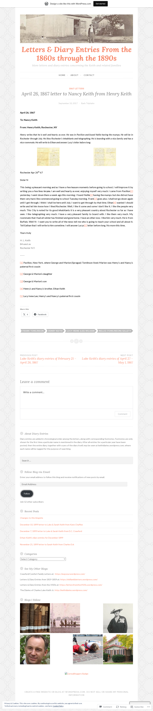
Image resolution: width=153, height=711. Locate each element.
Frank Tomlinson (33, 331)
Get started (100, 4)
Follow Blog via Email (37, 472)
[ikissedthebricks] (88, 650)
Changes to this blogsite (31, 518)
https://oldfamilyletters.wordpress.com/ (79, 579)
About (74, 75)
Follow (27, 493)
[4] (114, 202)
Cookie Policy (58, 706)
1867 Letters (76, 88)
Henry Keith (55, 331)
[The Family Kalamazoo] (65, 618)
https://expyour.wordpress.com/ (70, 574)
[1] (131, 191)
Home (62, 75)
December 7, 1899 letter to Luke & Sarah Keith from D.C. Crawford (51, 531)
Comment (122, 414)
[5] (85, 225)
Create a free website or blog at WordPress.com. (55, 692)
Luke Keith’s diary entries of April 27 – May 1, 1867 (107, 359)
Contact (89, 75)
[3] (95, 198)
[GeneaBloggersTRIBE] (76, 673)
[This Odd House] (118, 650)
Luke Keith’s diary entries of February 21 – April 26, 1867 (48, 359)
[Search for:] (76, 460)
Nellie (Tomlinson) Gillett (115, 331)
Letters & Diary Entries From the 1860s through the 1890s (77, 54)
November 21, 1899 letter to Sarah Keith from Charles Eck (47, 544)
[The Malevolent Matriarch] (118, 618)
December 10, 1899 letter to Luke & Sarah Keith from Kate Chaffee (51, 524)
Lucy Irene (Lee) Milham (81, 331)
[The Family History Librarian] (35, 618)
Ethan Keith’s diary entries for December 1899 (41, 537)
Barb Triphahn (87, 103)
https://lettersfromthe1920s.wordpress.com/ (81, 585)
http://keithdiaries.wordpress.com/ (71, 590)
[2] (91, 195)
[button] (48, 157)
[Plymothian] (35, 650)
